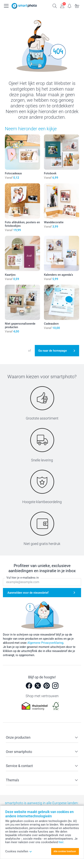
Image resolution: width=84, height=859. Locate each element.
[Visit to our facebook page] (29, 686)
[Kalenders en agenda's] (61, 253)
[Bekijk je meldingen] (69, 5)
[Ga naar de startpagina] (24, 6)
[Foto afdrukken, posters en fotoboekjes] (22, 201)
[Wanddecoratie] (61, 201)
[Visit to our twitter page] (38, 686)
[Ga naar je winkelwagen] (77, 5)
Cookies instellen (16, 851)
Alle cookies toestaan (65, 851)
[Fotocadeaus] (22, 152)
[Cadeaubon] (61, 302)
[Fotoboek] (61, 152)
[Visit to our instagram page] (55, 686)
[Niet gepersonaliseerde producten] (22, 302)
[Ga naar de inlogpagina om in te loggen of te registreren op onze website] (62, 5)
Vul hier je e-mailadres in (22, 577)
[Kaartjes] (22, 253)
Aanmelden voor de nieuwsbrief (27, 592)
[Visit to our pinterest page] (46, 686)
